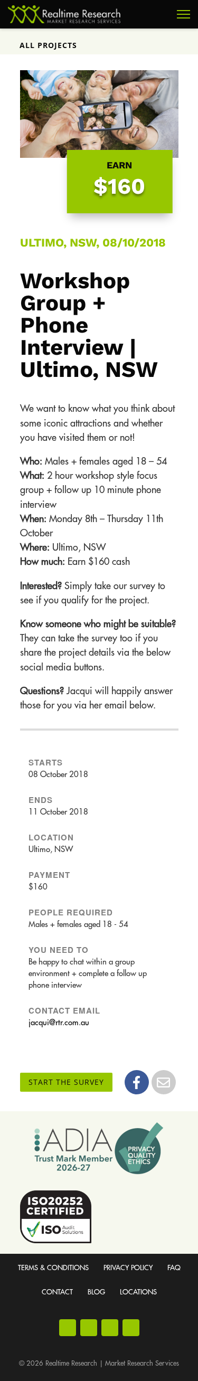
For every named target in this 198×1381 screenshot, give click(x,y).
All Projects (48, 45)
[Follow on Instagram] (88, 1327)
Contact (57, 1292)
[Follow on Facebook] (67, 1327)
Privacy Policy (128, 1267)
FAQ (174, 1267)
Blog (96, 1292)
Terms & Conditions (53, 1267)
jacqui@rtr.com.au (59, 1023)
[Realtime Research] (64, 14)
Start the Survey (66, 1082)
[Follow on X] (130, 1327)
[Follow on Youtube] (109, 1327)
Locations (138, 1292)
